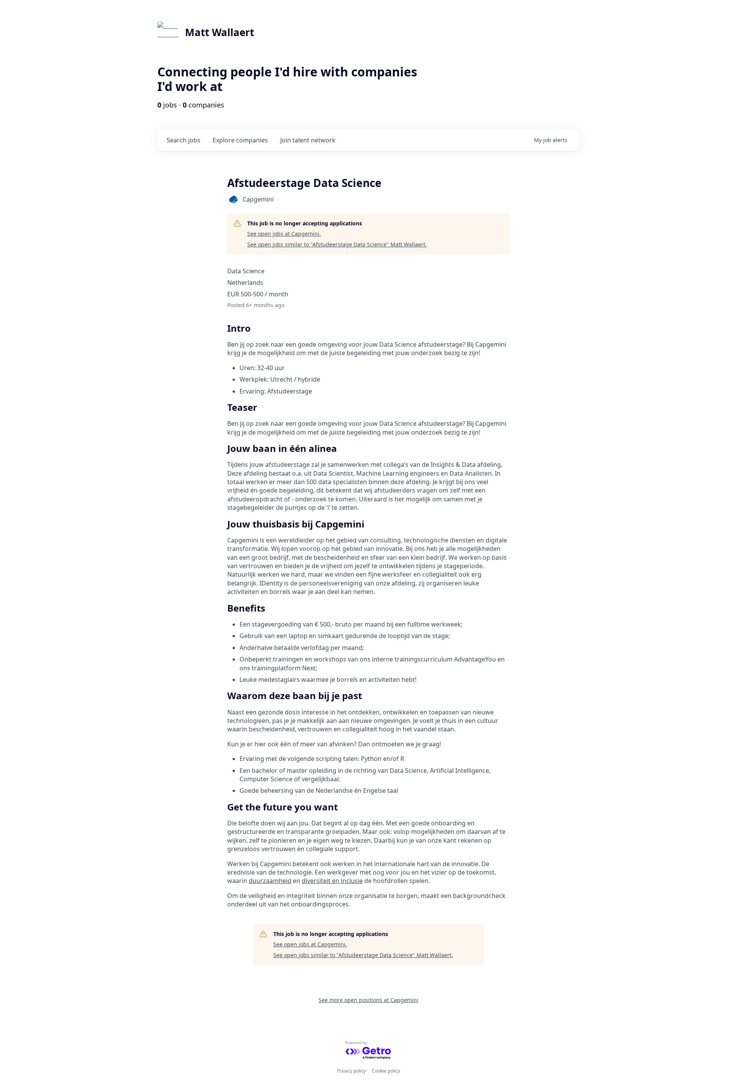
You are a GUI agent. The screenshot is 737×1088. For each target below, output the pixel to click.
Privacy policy (351, 1071)
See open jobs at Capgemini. (284, 233)
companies (240, 140)
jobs (183, 140)
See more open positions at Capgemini (368, 1000)
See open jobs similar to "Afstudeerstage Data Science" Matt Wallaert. (337, 244)
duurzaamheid (270, 880)
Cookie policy (386, 1071)
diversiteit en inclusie (332, 880)
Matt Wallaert (219, 32)
